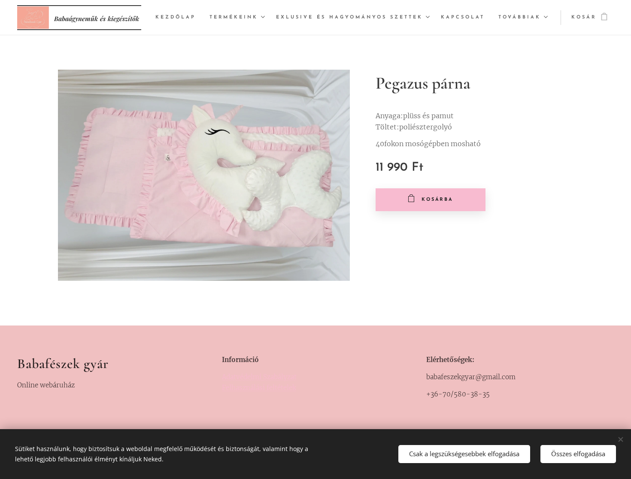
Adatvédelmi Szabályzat (259, 377)
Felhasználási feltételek (259, 388)
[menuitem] (178, 17)
